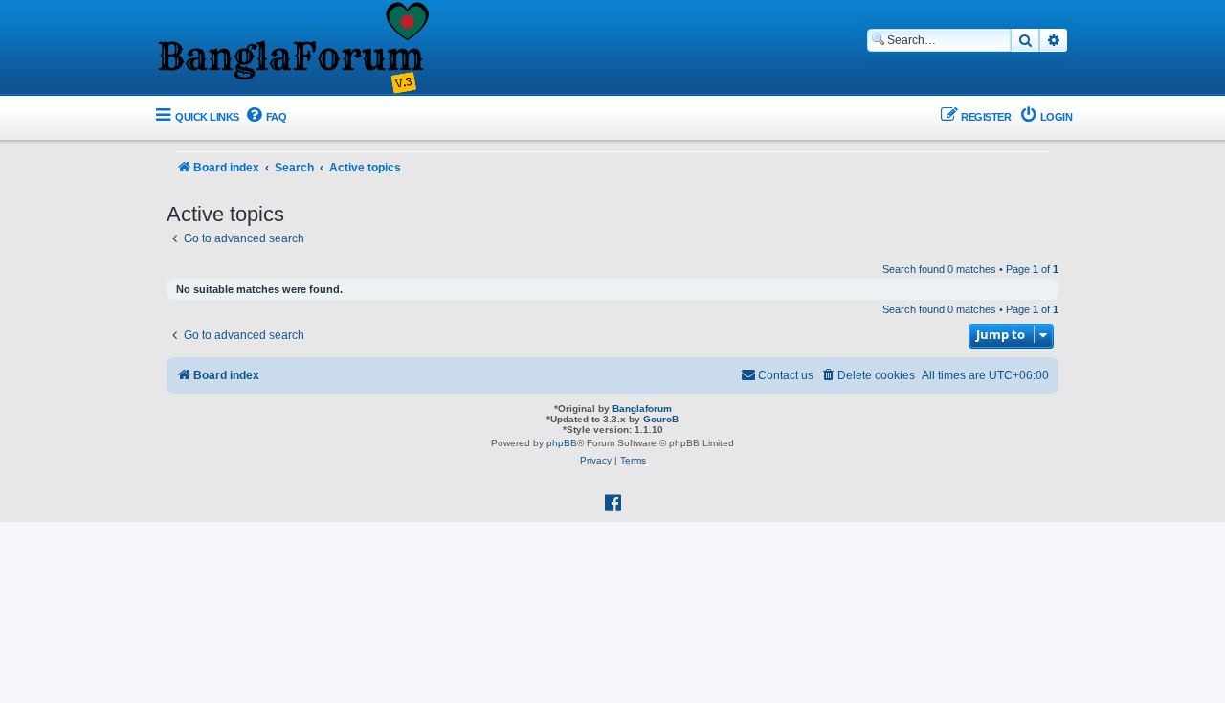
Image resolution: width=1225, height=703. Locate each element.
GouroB (661, 419)
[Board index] (292, 49)
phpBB (561, 443)
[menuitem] (265, 117)
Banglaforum (642, 408)
